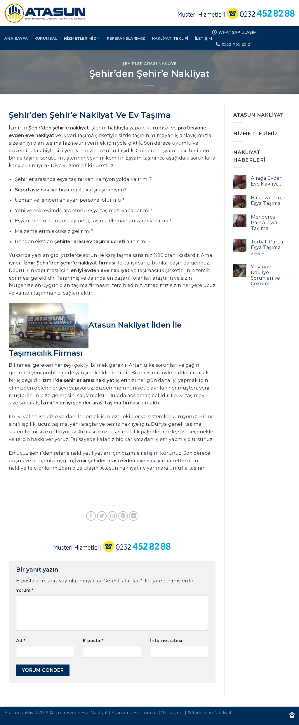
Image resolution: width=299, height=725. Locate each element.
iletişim (150, 453)
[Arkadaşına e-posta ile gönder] (112, 516)
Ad (20, 640)
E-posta (93, 640)
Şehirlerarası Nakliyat (209, 712)
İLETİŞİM (203, 38)
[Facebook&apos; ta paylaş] (91, 516)
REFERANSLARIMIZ (126, 38)
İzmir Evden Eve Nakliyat (81, 712)
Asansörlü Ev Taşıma (133, 712)
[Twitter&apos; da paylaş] (102, 516)
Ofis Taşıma (171, 712)
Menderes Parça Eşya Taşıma (264, 222)
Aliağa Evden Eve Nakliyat (267, 180)
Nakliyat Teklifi (170, 38)
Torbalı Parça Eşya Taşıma (267, 244)
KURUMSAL (45, 38)
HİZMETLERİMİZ (80, 38)
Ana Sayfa (16, 38)
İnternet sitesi (166, 640)
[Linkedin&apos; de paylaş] (133, 516)
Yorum (24, 590)
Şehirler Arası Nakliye (149, 63)
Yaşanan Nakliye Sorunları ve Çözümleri (265, 275)
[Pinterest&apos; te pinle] (123, 516)
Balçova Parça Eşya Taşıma (268, 200)
